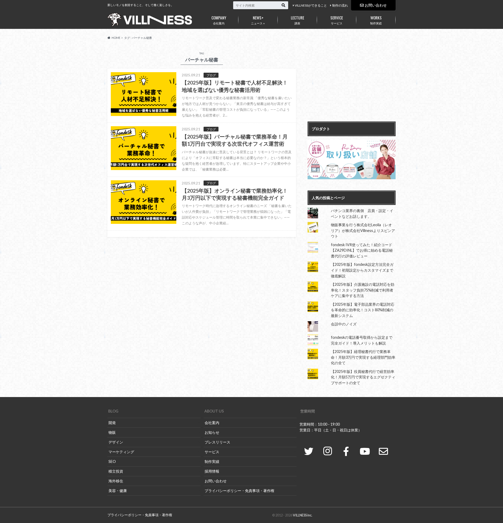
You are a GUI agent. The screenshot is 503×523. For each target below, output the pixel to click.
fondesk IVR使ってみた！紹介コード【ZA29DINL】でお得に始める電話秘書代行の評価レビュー (362, 250)
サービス (336, 20)
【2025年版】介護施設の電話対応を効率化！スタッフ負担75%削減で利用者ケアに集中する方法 (362, 290)
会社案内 (218, 20)
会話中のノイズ (344, 324)
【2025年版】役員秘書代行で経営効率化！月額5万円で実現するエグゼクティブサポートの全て (363, 377)
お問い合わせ (376, 5)
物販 (112, 432)
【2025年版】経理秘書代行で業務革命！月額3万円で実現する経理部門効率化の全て (363, 357)
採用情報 (212, 471)
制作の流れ (340, 5)
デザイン (115, 442)
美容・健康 (117, 490)
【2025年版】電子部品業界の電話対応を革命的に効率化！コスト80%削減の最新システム (362, 310)
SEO (112, 461)
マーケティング (121, 452)
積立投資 (115, 471)
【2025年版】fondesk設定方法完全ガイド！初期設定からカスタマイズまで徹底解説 (362, 270)
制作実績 (376, 20)
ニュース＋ (258, 20)
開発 (112, 422)
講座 (297, 20)
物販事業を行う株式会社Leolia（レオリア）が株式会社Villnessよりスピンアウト (363, 230)
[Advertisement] (352, 83)
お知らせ (212, 432)
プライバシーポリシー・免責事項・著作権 (239, 490)
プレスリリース (217, 442)
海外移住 (115, 481)
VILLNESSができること (311, 5)
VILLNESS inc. (302, 515)
